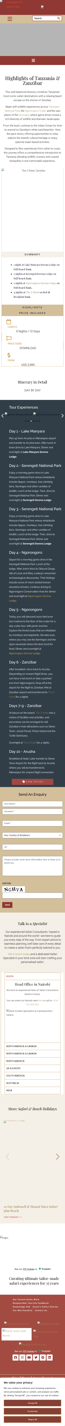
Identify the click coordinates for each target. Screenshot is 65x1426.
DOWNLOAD (28, 348)
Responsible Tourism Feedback (31, 1303)
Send (7, 905)
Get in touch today (18, 954)
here (41, 1000)
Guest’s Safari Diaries (45, 1307)
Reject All (32, 1419)
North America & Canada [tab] (21, 1046)
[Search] (59, 18)
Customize (33, 1411)
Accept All (32, 1403)
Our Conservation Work (26, 1299)
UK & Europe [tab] (13, 1068)
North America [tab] (15, 1061)
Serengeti (24, 114)
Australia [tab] (12, 1083)
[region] (32, 1402)
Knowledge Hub (21, 1307)
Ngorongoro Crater (35, 110)
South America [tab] (15, 1075)
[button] (2, 415)
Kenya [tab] (10, 976)
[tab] (32, 254)
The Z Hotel (32, 292)
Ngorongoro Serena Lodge (41, 283)
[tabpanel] (32, 1011)
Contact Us (41, 1310)
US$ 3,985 (28, 365)
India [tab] (9, 1090)
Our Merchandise (23, 1310)
